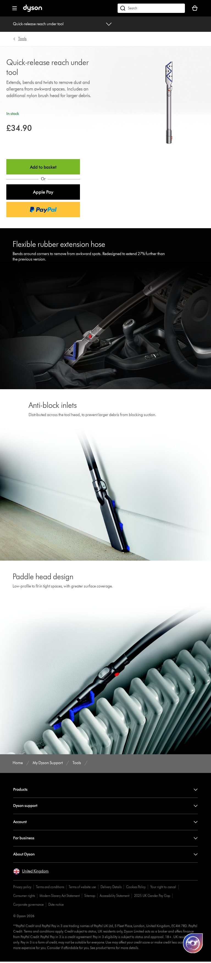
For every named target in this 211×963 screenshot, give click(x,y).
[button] (43, 192)
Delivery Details (111, 887)
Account (20, 822)
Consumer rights (24, 896)
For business (23, 838)
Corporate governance (28, 904)
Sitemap (89, 896)
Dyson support (25, 805)
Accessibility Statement (114, 896)
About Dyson (24, 854)
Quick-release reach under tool (38, 24)
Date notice (56, 904)
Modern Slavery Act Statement (60, 896)
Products (20, 789)
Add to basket (43, 167)
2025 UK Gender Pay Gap (152, 896)
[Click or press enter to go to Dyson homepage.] (32, 10)
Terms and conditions (50, 887)
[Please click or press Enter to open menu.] (14, 8)
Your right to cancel (163, 887)
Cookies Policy (136, 887)
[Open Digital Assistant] (193, 943)
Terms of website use (82, 887)
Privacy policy (22, 887)
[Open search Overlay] (151, 8)
